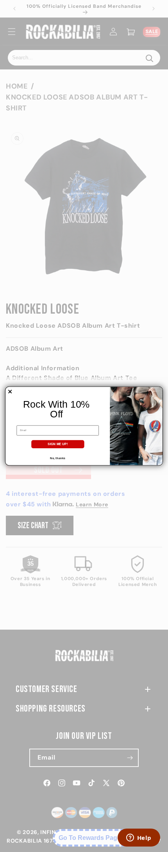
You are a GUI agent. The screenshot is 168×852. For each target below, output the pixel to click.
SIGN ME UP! (58, 444)
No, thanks (57, 458)
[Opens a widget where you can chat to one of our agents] (138, 838)
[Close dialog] (10, 391)
